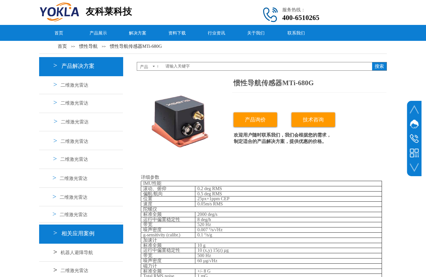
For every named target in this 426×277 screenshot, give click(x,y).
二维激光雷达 (74, 85)
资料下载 (177, 32)
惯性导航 (88, 46)
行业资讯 (216, 32)
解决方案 (137, 32)
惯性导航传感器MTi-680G (136, 46)
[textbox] (267, 66)
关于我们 (256, 32)
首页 (58, 32)
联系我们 (296, 32)
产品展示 (98, 32)
